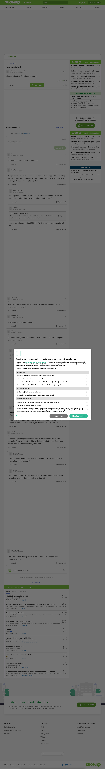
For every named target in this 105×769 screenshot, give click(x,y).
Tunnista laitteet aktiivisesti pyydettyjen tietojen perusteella (35, 395)
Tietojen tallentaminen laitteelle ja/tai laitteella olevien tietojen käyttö (39, 385)
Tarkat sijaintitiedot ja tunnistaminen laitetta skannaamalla (35, 376)
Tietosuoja (19, 416)
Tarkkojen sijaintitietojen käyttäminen (29, 392)
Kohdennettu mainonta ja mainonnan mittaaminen (33, 379)
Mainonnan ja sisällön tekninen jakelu (29, 405)
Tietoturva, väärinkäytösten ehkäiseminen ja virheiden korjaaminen (38, 402)
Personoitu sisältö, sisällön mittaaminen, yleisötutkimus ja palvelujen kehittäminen (43, 382)
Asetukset (59, 416)
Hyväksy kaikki (78, 416)
